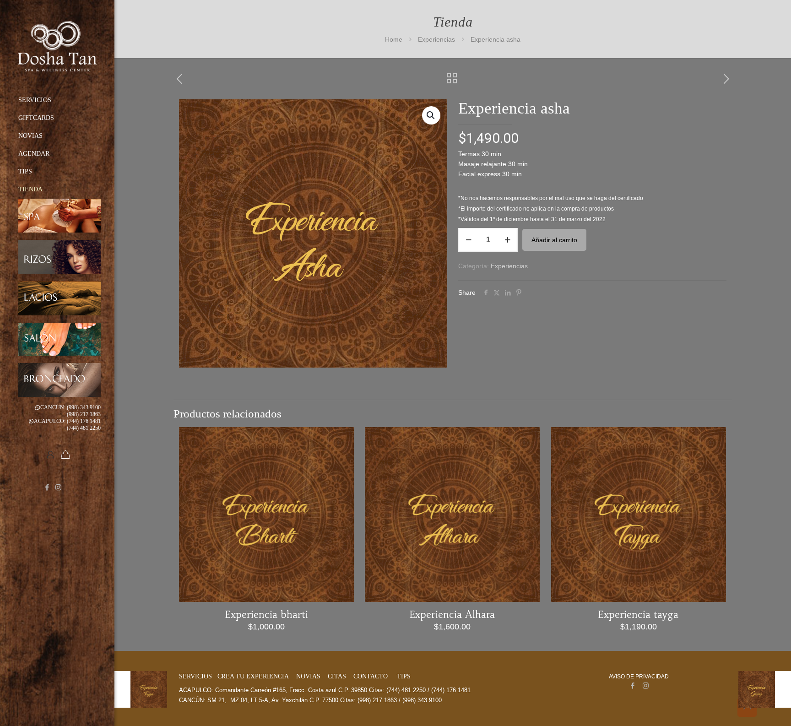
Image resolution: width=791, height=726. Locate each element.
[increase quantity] (507, 239)
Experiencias (436, 39)
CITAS (337, 676)
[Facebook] (632, 685)
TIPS (404, 676)
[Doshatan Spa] (57, 46)
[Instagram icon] (58, 487)
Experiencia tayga (638, 614)
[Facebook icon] (46, 487)
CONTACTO (370, 676)
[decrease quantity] (469, 239)
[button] (431, 115)
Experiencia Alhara (452, 614)
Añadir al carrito (554, 240)
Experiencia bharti (266, 614)
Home (393, 39)
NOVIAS (308, 676)
